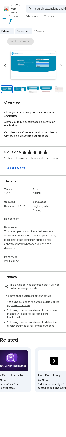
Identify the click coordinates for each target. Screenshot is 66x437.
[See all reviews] (15, 168)
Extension (6, 31)
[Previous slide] (4, 65)
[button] (33, 65)
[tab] (14, 16)
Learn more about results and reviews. (38, 158)
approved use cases (18, 305)
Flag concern (11, 218)
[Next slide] (61, 65)
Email (12, 260)
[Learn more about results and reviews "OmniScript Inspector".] (5, 379)
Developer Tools (24, 31)
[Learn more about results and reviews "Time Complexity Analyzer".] (47, 379)
